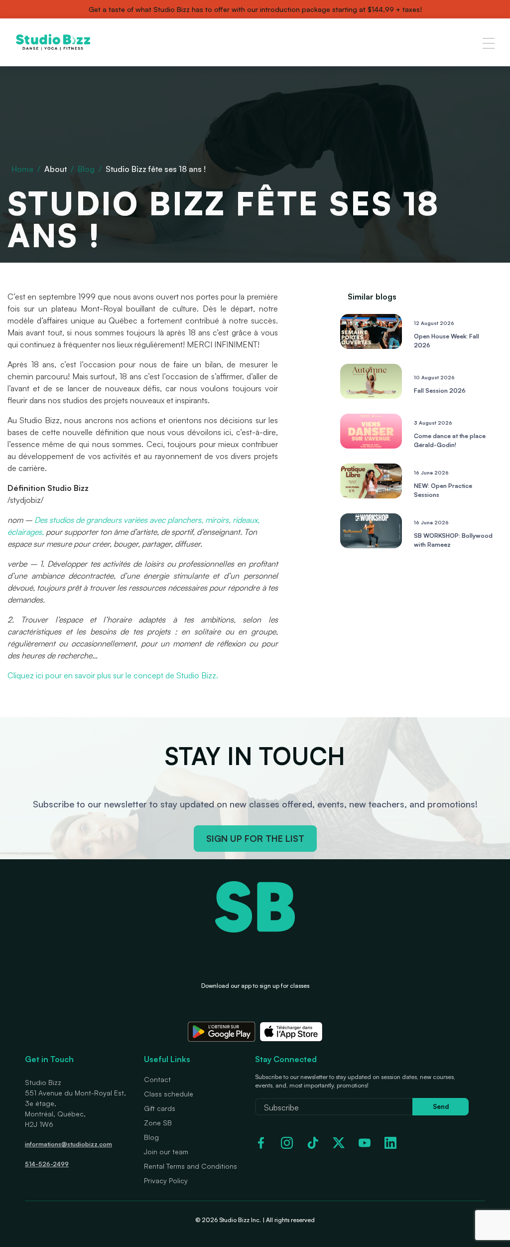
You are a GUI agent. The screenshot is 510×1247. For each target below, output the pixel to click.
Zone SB (158, 1122)
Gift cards (159, 1108)
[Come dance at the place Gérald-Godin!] (371, 446)
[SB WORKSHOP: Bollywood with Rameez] (371, 545)
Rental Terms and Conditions (190, 1166)
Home (22, 169)
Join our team (166, 1151)
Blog (86, 169)
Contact (157, 1079)
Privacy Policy (166, 1180)
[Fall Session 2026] (371, 396)
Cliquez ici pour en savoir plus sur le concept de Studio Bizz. (112, 675)
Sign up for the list (255, 838)
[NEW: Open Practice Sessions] (371, 495)
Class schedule (168, 1094)
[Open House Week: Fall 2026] (371, 346)
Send (441, 1106)
